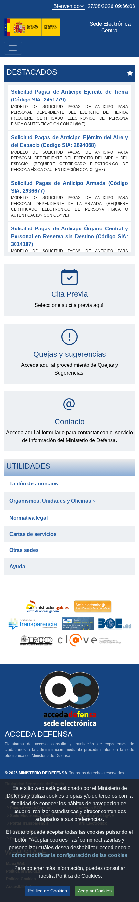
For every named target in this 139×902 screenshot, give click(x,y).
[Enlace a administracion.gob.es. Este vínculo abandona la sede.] (49, 606)
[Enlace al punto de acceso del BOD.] (37, 640)
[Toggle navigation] (13, 48)
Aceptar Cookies (95, 890)
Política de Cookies (47, 890)
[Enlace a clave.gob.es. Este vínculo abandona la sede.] (88, 640)
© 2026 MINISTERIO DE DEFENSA (36, 773)
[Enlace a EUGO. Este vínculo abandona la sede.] (78, 623)
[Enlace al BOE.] (115, 623)
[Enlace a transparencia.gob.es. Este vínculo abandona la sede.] (32, 623)
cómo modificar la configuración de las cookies (69, 855)
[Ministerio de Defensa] (32, 26)
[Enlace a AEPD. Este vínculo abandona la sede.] (92, 606)
